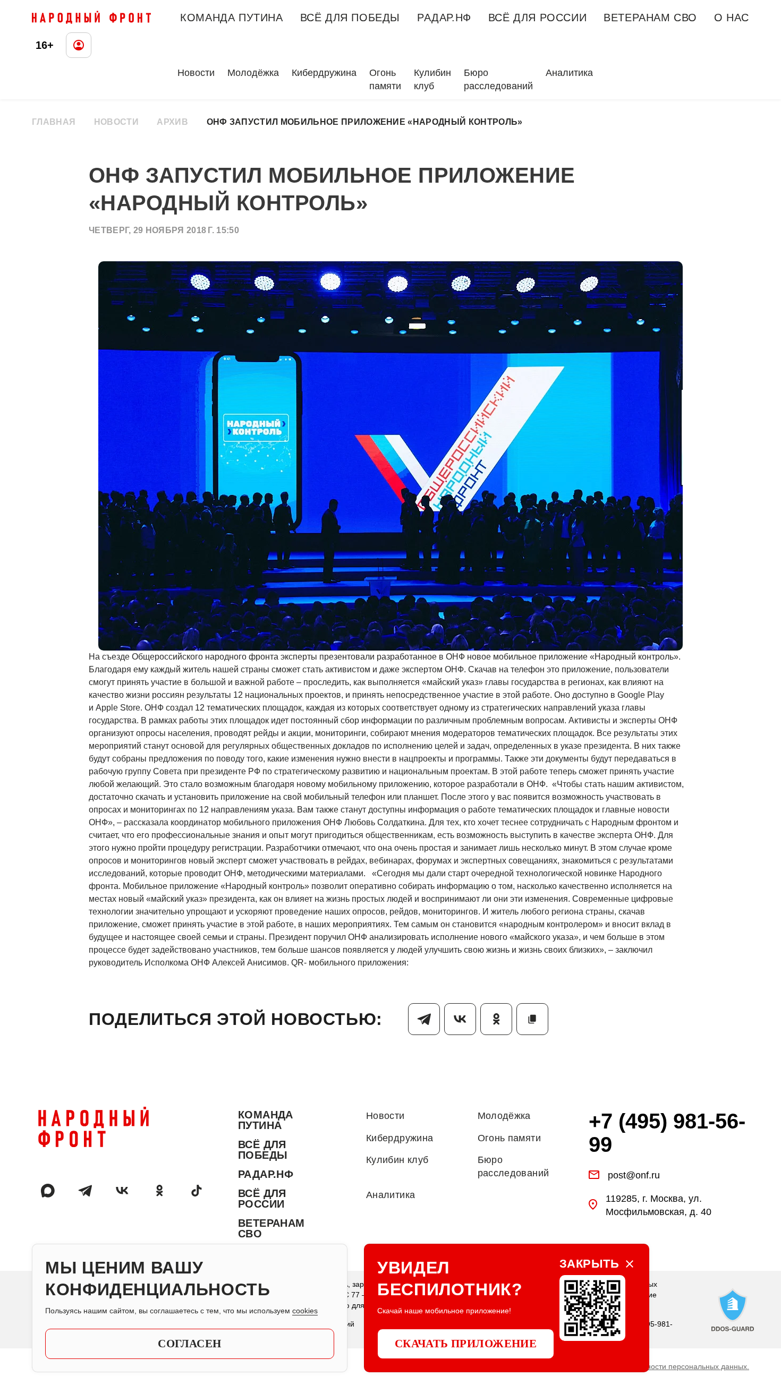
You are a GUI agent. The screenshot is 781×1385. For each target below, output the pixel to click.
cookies (305, 1310)
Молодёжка (253, 72)
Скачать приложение (466, 1343)
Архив (172, 121)
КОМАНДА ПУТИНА (231, 17)
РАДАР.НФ (444, 17)
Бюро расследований (498, 79)
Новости (196, 72)
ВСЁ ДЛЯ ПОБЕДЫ (350, 17)
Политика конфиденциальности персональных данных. (652, 1366)
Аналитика (569, 72)
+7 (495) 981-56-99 (667, 1132)
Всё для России (537, 17)
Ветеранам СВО (650, 17)
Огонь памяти (385, 79)
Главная (53, 121)
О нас (731, 17)
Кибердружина (324, 72)
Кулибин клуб (432, 79)
